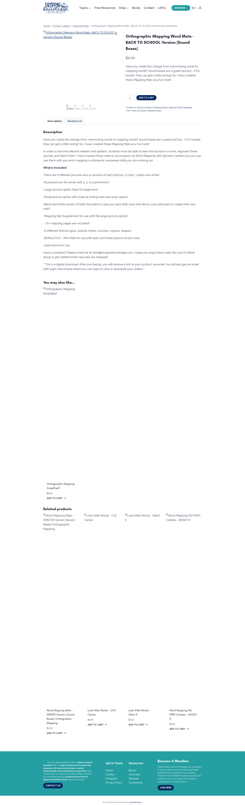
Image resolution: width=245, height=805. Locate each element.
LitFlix (162, 7)
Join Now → (181, 8)
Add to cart (146, 97)
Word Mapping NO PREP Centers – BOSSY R (183, 714)
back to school (139, 110)
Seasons (173, 107)
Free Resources (105, 7)
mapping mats (154, 110)
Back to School (145, 107)
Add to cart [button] (55, 498)
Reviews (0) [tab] (75, 121)
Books (136, 7)
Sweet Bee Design (135, 802)
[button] (116, 33)
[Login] (200, 8)
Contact (149, 7)
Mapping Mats (161, 107)
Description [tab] (55, 121)
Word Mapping (185, 107)
